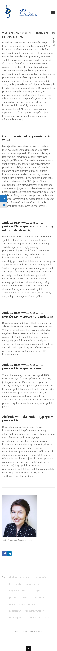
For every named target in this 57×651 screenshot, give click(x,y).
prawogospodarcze (28, 604)
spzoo (47, 617)
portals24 (14, 597)
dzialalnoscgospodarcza (21, 577)
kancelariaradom (34, 583)
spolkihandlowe (33, 617)
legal (30, 590)
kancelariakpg (16, 583)
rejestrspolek (16, 617)
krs (23, 590)
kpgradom (14, 590)
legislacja (40, 590)
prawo (12, 604)
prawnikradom (40, 597)
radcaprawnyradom (35, 610)
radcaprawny (15, 610)
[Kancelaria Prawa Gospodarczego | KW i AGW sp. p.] (21, 18)
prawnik (26, 597)
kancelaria (41, 577)
